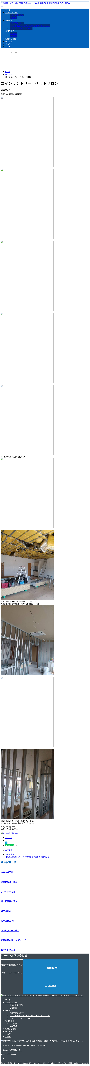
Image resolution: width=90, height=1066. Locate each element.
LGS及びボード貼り (10, 930)
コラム (8, 46)
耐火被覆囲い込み (9, 901)
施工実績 (8, 41)
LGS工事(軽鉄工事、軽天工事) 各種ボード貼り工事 (30, 25)
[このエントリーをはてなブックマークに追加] (6, 843)
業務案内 (8, 20)
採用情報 (13, 33)
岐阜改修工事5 (8, 920)
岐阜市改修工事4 (9, 882)
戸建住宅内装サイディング (13, 940)
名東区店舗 (6, 911)
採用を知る (9, 31)
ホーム (8, 10)
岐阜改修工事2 (8, 872)
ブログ (8, 44)
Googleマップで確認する (11, 1050)
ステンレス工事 (8, 949)
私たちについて (11, 12)
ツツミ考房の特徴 (17, 15)
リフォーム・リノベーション (21, 28)
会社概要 (13, 17)
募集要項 (13, 36)
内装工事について (17, 23)
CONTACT (8, 59)
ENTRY (52, 985)
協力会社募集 (10, 38)
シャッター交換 (8, 891)
